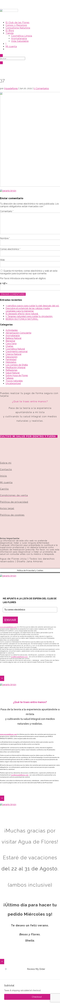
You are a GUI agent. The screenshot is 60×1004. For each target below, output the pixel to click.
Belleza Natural (13, 338)
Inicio (3, 476)
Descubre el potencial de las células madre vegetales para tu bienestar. (28, 309)
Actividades (12, 330)
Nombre (5, 238)
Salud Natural (13, 372)
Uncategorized (13, 383)
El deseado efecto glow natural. (22, 313)
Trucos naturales (14, 380)
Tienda (10, 33)
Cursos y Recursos (16, 25)
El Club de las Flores (17, 22)
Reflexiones (11, 370)
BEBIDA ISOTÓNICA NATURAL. (22, 319)
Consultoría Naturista (18, 27)
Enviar (10, 619)
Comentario (6, 211)
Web (2, 260)
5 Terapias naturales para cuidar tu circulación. (29, 316)
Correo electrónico (10, 249)
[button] (5, 969)
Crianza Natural (13, 354)
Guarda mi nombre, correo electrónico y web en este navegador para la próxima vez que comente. (28, 272)
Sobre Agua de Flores (17, 375)
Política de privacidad (14, 502)
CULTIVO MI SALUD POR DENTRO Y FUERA (28, 436)
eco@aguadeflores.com (19, 775)
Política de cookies (12, 515)
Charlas (9, 346)
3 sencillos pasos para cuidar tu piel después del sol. (32, 305)
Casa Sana (11, 343)
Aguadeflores (11, 88)
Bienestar (10, 341)
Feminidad (11, 359)
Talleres (10, 378)
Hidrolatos (11, 362)
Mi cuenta (11, 46)
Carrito (4, 489)
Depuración (11, 356)
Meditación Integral (15, 367)
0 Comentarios (41, 88)
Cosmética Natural (15, 349)
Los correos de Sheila (17, 364)
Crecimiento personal (16, 351)
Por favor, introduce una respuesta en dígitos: (23, 278)
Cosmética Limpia (21, 35)
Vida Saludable (20, 41)
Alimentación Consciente (18, 333)
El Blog (10, 30)
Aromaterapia (19, 38)
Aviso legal (7, 508)
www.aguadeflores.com (8, 734)
